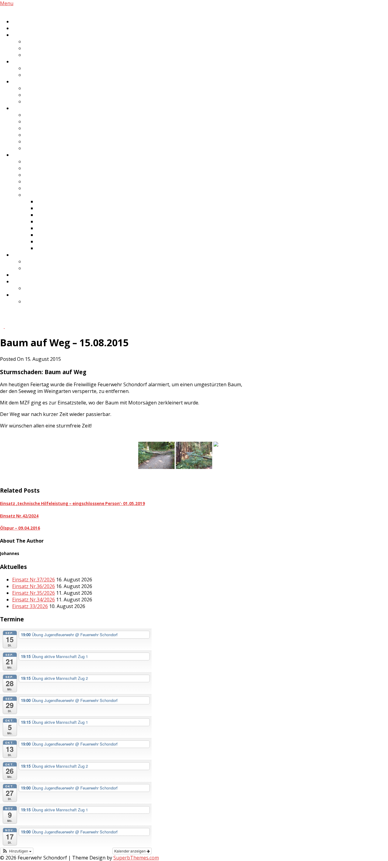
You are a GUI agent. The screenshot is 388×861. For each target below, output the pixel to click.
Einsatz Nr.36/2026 (33, 586)
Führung (34, 41)
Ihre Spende (26, 274)
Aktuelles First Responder (53, 101)
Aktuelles (22, 21)
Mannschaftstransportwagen (69, 221)
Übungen (35, 55)
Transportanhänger (47, 181)
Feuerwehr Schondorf (24, 10)
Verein (19, 108)
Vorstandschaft (41, 121)
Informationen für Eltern (52, 68)
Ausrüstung (37, 94)
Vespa (31, 134)
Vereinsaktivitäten (45, 114)
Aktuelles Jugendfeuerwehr (55, 74)
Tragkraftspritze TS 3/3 (63, 248)
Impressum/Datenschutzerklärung (63, 301)
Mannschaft (38, 48)
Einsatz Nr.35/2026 (33, 593)
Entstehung (37, 261)
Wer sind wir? (39, 88)
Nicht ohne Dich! (43, 288)
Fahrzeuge (24, 154)
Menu (6, 3)
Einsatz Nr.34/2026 (33, 599)
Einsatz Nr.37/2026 (33, 579)
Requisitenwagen (43, 141)
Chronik (33, 128)
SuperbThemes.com (136, 857)
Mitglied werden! (31, 281)
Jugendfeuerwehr (32, 61)
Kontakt (21, 294)
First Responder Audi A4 (63, 228)
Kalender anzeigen (130, 850)
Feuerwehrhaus (30, 254)
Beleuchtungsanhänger (63, 208)
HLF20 (31, 161)
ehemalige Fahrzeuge (48, 194)
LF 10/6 (32, 168)
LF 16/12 (45, 201)
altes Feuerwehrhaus (48, 268)
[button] (16, 851)
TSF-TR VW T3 (52, 241)
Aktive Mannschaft (33, 35)
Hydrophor (36, 148)
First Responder (30, 81)
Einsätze (21, 28)
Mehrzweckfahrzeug (47, 174)
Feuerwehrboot (42, 188)
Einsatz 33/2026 (30, 606)
